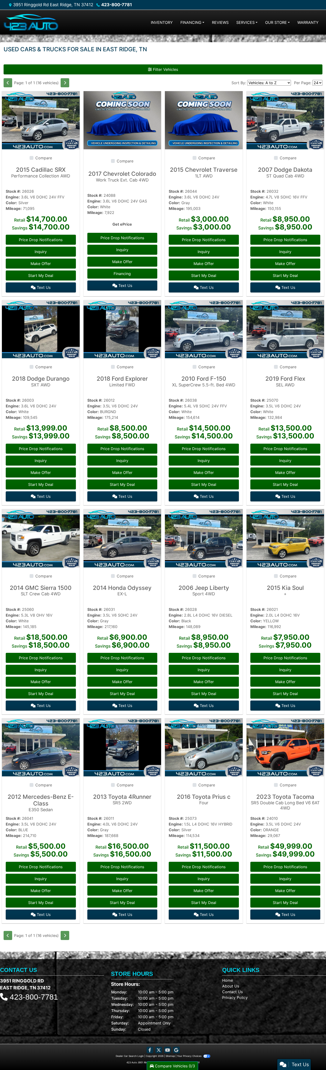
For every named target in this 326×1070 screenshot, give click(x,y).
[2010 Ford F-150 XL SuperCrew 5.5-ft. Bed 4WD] (204, 329)
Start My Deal (40, 275)
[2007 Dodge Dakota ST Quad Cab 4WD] (285, 120)
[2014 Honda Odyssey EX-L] (122, 537)
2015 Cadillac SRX (40, 172)
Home (227, 980)
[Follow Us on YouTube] (167, 1050)
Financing (122, 273)
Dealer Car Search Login (130, 1055)
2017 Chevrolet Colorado (122, 176)
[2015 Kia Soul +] (285, 537)
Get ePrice (122, 224)
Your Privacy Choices (189, 1055)
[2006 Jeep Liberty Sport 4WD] (204, 537)
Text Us (43, 287)
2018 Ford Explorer (122, 381)
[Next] (65, 82)
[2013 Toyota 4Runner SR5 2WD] (122, 746)
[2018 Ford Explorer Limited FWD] (122, 329)
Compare (43, 158)
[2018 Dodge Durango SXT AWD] (41, 329)
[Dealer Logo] (31, 22)
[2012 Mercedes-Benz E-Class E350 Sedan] (41, 746)
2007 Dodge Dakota (285, 172)
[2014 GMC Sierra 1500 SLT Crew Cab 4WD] (41, 537)
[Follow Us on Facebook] (150, 1050)
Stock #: (13, 191)
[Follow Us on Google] (176, 1050)
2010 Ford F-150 (203, 381)
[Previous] (8, 82)
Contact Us (232, 991)
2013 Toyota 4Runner (122, 799)
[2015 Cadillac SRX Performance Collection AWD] (41, 120)
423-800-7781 (116, 4)
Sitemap (170, 1055)
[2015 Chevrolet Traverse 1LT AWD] (204, 120)
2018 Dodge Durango (40, 381)
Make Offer (41, 263)
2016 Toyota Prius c (204, 799)
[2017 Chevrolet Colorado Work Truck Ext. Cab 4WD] (122, 120)
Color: (11, 202)
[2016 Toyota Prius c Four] (204, 746)
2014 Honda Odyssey (122, 590)
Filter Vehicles (165, 69)
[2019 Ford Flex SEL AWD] (285, 329)
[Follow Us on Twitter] (158, 1050)
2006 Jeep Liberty (204, 590)
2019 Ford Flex (285, 381)
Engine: (13, 197)
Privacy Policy (235, 997)
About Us (230, 986)
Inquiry (41, 251)
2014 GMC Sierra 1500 (41, 590)
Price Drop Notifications (41, 239)
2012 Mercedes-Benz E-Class (41, 802)
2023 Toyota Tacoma (285, 801)
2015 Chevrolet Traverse (203, 172)
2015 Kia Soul (285, 590)
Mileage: (14, 208)
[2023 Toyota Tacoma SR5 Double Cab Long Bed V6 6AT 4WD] (285, 746)
